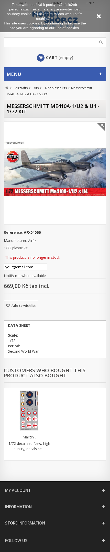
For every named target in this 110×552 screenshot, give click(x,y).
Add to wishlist (23, 305)
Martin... (29, 436)
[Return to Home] (6, 88)
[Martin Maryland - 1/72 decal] (29, 410)
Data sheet (19, 325)
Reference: (13, 232)
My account (18, 490)
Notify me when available (25, 275)
